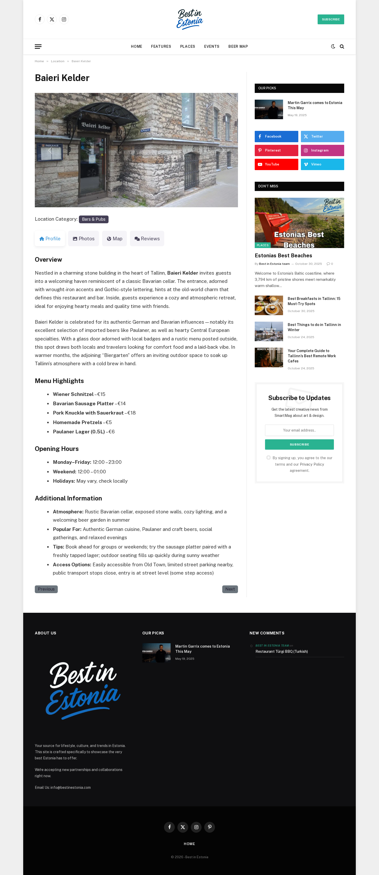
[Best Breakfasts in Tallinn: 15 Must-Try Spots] (269, 305)
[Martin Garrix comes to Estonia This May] (269, 109)
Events (212, 46)
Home (136, 46)
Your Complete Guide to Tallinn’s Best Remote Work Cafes (312, 356)
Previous (46, 589)
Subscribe (331, 19)
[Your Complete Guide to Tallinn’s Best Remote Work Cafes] (269, 357)
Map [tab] (117, 238)
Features (161, 46)
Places (187, 46)
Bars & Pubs (93, 219)
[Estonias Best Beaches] (299, 223)
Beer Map (238, 46)
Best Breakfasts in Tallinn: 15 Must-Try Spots (314, 301)
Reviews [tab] (150, 238)
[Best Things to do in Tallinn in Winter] (269, 331)
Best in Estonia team (274, 264)
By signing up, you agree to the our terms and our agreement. (301, 464)
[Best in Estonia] (189, 19)
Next (230, 589)
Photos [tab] (87, 238)
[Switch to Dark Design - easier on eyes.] (333, 46)
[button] (50, 150)
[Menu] (38, 46)
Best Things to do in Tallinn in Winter (314, 327)
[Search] (341, 46)
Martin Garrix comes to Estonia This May (315, 105)
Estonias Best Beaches (283, 255)
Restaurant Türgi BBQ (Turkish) (282, 651)
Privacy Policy (312, 464)
